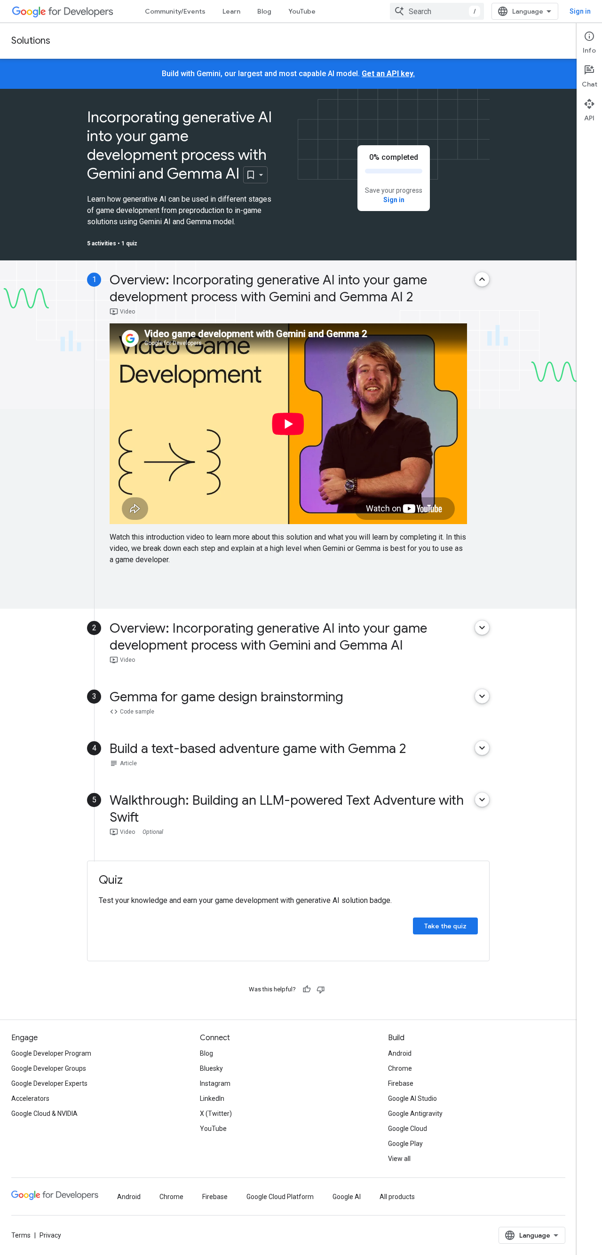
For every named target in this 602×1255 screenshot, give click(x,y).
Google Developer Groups (48, 1068)
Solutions (30, 41)
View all (399, 1158)
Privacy (50, 1235)
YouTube (302, 11)
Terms (21, 1235)
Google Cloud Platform (280, 1196)
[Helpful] (307, 989)
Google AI (347, 1196)
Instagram (215, 1083)
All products (397, 1196)
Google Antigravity (415, 1113)
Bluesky (211, 1068)
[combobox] (437, 11)
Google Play (405, 1143)
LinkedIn (212, 1098)
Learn (231, 11)
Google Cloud (407, 1128)
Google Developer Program (51, 1053)
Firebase (400, 1083)
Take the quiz (445, 926)
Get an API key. (388, 73)
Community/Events (175, 11)
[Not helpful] (321, 989)
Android (400, 1053)
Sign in (580, 11)
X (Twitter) (216, 1113)
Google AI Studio (412, 1098)
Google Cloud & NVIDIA (44, 1113)
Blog (264, 11)
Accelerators (30, 1098)
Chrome (400, 1068)
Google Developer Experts (49, 1083)
